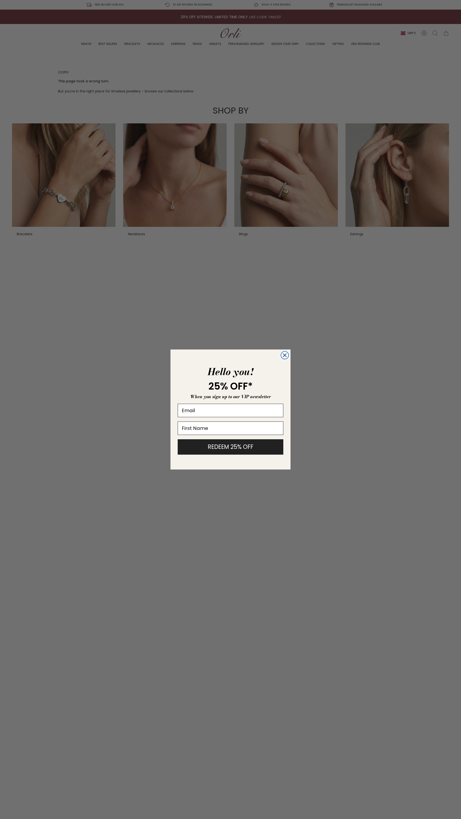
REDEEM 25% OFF (230, 447)
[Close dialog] (285, 355)
